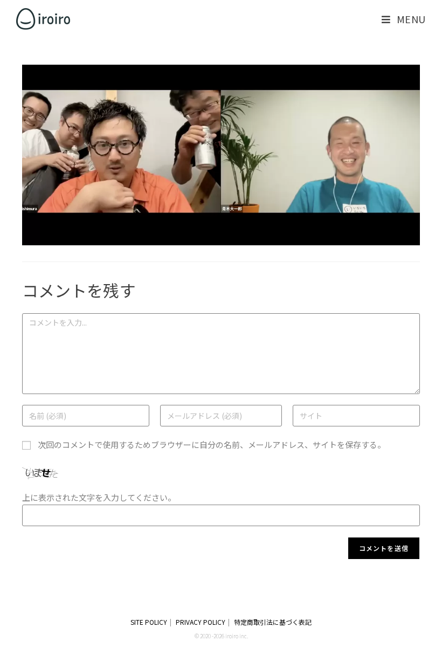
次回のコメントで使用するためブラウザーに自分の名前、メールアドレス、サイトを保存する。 (211, 444)
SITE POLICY (148, 621)
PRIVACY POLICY (200, 621)
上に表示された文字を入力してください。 (99, 497)
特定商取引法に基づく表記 (273, 621)
